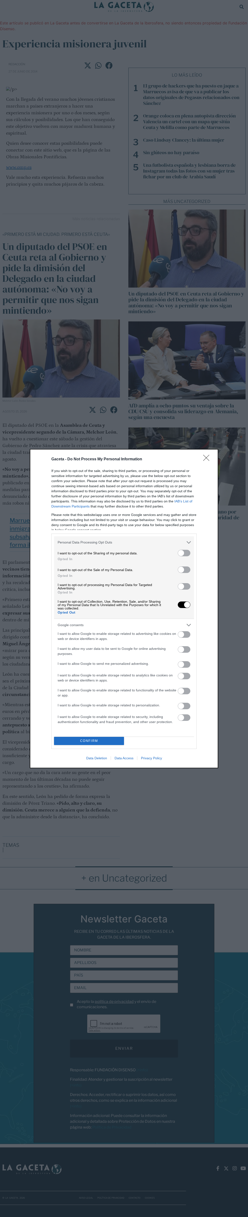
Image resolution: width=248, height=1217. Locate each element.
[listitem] (124, 542)
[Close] (207, 459)
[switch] (184, 553)
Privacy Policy (151, 758)
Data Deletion (96, 758)
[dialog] (124, 608)
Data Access (124, 758)
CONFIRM (89, 741)
